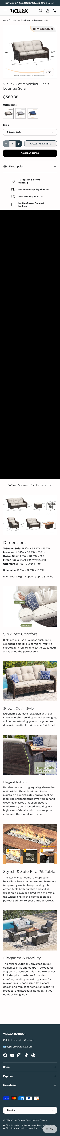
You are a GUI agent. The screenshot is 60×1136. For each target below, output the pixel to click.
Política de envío (11, 1125)
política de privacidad (13, 1128)
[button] (54, 10)
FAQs (42, 1128)
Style (6, 125)
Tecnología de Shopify (36, 1120)
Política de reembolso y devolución (38, 1125)
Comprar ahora (30, 153)
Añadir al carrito (40, 144)
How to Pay (32, 1128)
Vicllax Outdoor (18, 1120)
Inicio (5, 20)
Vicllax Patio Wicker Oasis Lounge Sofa (29, 20)
